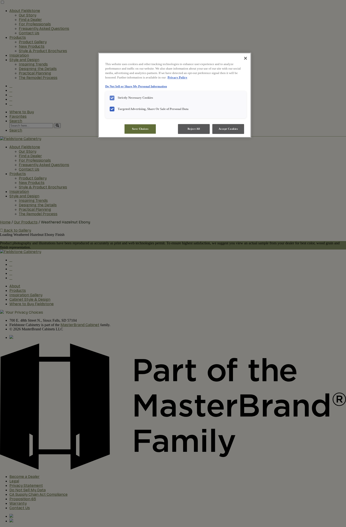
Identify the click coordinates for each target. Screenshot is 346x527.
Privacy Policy (177, 77)
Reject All (194, 128)
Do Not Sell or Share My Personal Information (136, 86)
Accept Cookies (228, 128)
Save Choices (140, 128)
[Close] (245, 58)
